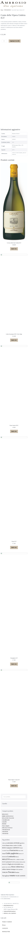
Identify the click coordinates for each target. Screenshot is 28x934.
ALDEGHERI (9, 843)
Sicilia (17, 869)
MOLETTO (6, 859)
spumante (21, 869)
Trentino (17, 872)
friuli (22, 850)
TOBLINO (5, 872)
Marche (17, 856)
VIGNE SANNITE (20, 875)
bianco (8, 845)
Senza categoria (5, 825)
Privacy (4, 925)
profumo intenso (19, 862)
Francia (7, 850)
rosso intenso (8, 866)
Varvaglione (5, 875)
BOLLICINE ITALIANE (8, 818)
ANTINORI (16, 843)
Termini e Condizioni (7, 921)
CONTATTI (5, 928)
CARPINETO (15, 848)
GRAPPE (4, 822)
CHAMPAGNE (6, 820)
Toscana (11, 872)
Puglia (10, 864)
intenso (20, 853)
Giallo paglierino (12, 853)
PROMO (4, 823)
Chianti (21, 847)
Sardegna (13, 869)
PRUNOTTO (5, 864)
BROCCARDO (13, 845)
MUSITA (4, 862)
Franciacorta (14, 850)
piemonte (8, 862)
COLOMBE (4, 850)
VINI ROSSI (5, 833)
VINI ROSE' (5, 831)
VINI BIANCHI (7, 10)
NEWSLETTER (6, 931)
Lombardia (11, 856)
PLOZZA (13, 862)
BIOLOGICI (5, 814)
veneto (12, 875)
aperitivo (22, 843)
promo (24, 862)
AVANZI (4, 845)
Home (2, 10)
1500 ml (4, 843)
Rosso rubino (15, 867)
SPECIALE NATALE (7, 827)
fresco (19, 850)
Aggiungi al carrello (14, 41)
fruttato (3, 853)
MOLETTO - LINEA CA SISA (17, 859)
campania (9, 848)
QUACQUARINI (16, 864)
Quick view (14, 248)
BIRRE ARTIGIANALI (7, 816)
